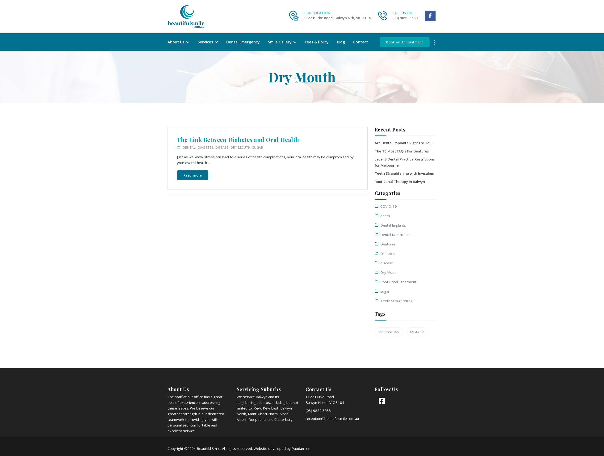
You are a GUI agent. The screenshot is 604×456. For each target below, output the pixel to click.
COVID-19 (388, 206)
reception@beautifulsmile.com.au (332, 418)
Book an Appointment (404, 42)
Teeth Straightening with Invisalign (404, 173)
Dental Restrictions (395, 234)
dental (189, 147)
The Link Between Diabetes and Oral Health (238, 139)
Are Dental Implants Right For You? (404, 142)
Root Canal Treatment (398, 281)
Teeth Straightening (396, 300)
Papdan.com (301, 448)
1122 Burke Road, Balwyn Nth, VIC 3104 (337, 17)
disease (221, 147)
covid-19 (417, 332)
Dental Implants (393, 225)
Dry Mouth (240, 147)
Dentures (388, 244)
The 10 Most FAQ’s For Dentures (402, 151)
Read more (192, 175)
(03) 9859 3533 (405, 17)
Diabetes (205, 147)
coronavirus (388, 332)
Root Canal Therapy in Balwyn (400, 181)
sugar (257, 147)
